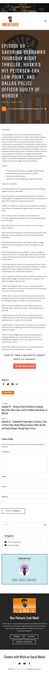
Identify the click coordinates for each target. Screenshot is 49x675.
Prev (5, 404)
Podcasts (5, 102)
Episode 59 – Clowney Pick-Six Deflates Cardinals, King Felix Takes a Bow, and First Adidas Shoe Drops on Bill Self (24, 410)
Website (5, 497)
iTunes (14, 579)
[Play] (4, 109)
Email (4, 487)
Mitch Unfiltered (20, 669)
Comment (6, 452)
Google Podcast (24, 642)
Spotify (22, 579)
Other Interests (13, 542)
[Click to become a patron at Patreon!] (24, 366)
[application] (24, 109)
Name (4, 476)
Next (4, 419)
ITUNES (16, 637)
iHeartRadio (31, 579)
